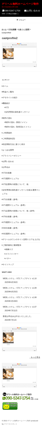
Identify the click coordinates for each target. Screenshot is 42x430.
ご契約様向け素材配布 (12, 245)
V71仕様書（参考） (11, 199)
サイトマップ (8, 264)
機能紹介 (6, 103)
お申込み (6, 167)
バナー (8, 258)
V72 (7, 107)
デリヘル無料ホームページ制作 (20, 3)
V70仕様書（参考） (11, 217)
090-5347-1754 (12, 10)
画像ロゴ (9, 249)
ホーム (5, 86)
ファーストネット (10, 424)
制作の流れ (7, 118)
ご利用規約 (7, 133)
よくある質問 (8, 150)
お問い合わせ (33, 10)
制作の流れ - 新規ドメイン (16, 122)
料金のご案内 (8, 92)
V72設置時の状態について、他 (15, 184)
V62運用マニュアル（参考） (14, 234)
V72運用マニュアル (11, 179)
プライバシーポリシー (12, 156)
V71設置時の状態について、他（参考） (19, 211)
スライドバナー (11, 254)
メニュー (22, 20)
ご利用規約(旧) (9, 139)
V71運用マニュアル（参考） (14, 205)
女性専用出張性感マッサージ (17, 112)
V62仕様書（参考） (11, 228)
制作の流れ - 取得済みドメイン (18, 127)
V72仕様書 (7, 173)
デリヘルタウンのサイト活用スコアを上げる (21, 239)
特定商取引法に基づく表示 (14, 144)
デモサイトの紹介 (10, 98)
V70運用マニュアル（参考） (14, 222)
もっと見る (35, 357)
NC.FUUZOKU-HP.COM (10, 7)
